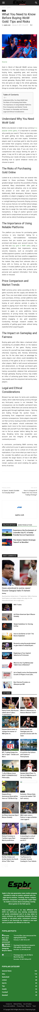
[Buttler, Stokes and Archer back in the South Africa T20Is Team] (10, 849)
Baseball (23, 812)
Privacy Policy (20, 1006)
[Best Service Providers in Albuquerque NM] (7, 684)
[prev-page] (3, 550)
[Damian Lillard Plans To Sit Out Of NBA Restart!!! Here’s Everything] (28, 766)
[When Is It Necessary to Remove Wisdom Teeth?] (28, 703)
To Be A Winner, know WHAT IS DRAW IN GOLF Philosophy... (9, 775)
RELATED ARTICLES (9, 525)
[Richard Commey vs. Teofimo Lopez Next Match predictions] (10, 828)
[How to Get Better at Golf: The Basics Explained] (7, 636)
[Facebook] (4, 30)
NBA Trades (18, 604)
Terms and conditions (9, 1006)
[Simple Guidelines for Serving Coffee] (7, 626)
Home (3, 7)
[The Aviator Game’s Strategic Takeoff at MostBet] (7, 542)
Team (34, 1006)
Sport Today (5, 749)
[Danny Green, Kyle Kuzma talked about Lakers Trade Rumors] (10, 703)
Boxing (4, 833)
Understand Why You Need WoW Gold (15, 100)
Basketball (5, 708)
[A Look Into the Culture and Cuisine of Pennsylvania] (28, 745)
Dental (22, 708)
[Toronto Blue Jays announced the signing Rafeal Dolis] (7, 943)
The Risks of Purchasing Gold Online (14, 102)
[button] (3, 2)
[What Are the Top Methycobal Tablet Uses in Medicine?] (7, 665)
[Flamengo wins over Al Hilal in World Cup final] (7, 957)
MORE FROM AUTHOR (25, 525)
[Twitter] (9, 30)
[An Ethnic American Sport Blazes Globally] (7, 616)
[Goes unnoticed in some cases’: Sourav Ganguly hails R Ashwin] (19, 573)
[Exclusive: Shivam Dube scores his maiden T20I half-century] (28, 786)
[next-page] (6, 865)
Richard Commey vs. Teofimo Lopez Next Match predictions (8, 838)
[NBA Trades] (7, 607)
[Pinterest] (13, 30)
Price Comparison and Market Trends (15, 107)
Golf (4, 770)
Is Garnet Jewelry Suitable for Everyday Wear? (10, 492)
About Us (28, 1006)
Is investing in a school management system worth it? (27, 838)
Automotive (24, 854)
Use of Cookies (27, 1004)
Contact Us (9, 1004)
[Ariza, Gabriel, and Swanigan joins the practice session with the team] (28, 722)
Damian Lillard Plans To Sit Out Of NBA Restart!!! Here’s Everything (28, 775)
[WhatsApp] (18, 30)
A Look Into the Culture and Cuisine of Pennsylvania (27, 754)
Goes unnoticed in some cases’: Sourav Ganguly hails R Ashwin (16, 589)
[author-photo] (19, 512)
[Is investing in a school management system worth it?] (28, 828)
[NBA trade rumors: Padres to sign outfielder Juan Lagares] (28, 807)
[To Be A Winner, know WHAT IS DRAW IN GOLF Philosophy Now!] (10, 766)
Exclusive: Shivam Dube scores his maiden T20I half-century (28, 796)
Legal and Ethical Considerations (13, 111)
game (8, 7)
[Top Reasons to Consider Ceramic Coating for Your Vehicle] (28, 849)
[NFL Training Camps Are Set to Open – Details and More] (10, 745)
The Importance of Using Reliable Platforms (17, 105)
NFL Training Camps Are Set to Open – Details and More (10, 754)
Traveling (23, 749)
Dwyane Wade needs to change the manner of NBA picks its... (9, 731)
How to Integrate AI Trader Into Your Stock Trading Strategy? (29, 493)
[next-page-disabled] (6, 550)
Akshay (4, 593)
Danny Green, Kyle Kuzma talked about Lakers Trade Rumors (10, 713)
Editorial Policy (18, 1004)
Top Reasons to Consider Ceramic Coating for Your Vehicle (28, 859)
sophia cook (7, 25)
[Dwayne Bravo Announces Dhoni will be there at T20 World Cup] (10, 786)
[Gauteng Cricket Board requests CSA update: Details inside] (7, 947)
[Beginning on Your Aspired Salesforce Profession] (7, 655)
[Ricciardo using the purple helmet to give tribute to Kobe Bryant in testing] (7, 645)
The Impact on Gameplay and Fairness (15, 109)
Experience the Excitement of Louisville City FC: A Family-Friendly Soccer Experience (24, 532)
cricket (4, 584)
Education (23, 833)
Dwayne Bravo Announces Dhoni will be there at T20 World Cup (10, 796)
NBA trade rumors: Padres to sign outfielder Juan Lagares (28, 817)
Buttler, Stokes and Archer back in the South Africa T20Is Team (10, 859)
